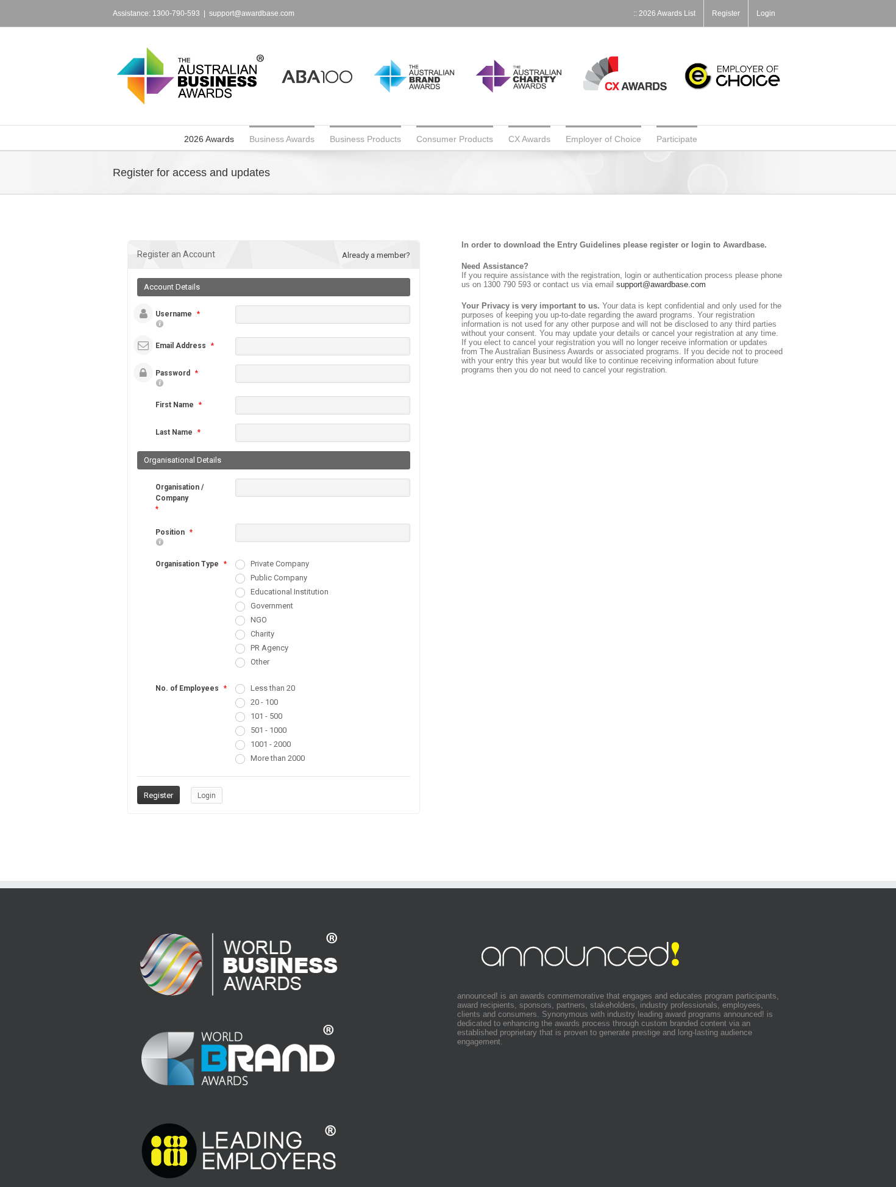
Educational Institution (290, 591)
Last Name (174, 432)
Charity (262, 633)
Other (260, 661)
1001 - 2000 (271, 744)
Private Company (280, 563)
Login (206, 795)
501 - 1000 (268, 730)
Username (173, 314)
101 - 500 (266, 716)
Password (172, 373)
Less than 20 (273, 688)
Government (272, 605)
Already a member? (376, 255)
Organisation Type (187, 564)
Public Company (279, 577)
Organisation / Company (179, 492)
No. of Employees (187, 688)
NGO (259, 619)
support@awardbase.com (251, 13)
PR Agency (269, 647)
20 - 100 (264, 702)
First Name (174, 405)
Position (170, 532)
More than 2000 (278, 758)
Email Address (180, 345)
